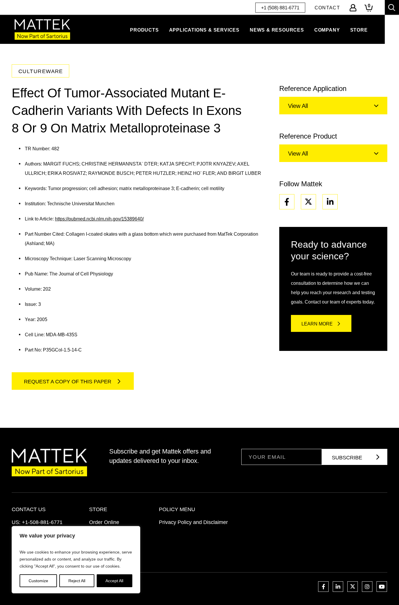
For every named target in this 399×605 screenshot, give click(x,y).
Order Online (104, 522)
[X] (308, 201)
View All (298, 106)
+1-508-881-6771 (42, 522)
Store (359, 29)
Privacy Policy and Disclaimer (193, 522)
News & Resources (277, 29)
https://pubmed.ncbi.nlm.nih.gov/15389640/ (99, 218)
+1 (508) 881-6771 (280, 7)
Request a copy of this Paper (68, 382)
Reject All (76, 580)
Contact (327, 7)
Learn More (317, 323)
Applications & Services (204, 29)
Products (144, 29)
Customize (38, 580)
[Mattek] (42, 29)
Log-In (353, 7)
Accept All (114, 580)
